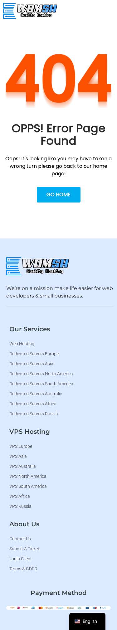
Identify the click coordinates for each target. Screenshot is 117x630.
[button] (107, 11)
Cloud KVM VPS (75, 60)
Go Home (58, 194)
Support (72, 116)
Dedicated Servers (74, 97)
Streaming (75, 78)
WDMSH (72, 25)
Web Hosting (77, 41)
